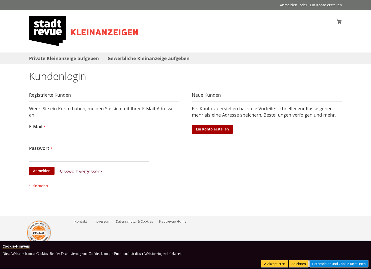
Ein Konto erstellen (326, 5)
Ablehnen (299, 263)
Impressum (102, 221)
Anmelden (288, 5)
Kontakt (80, 221)
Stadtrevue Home (172, 221)
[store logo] (83, 31)
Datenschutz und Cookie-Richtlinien (339, 263)
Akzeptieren (276, 263)
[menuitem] (64, 58)
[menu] (185, 58)
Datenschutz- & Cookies (134, 221)
